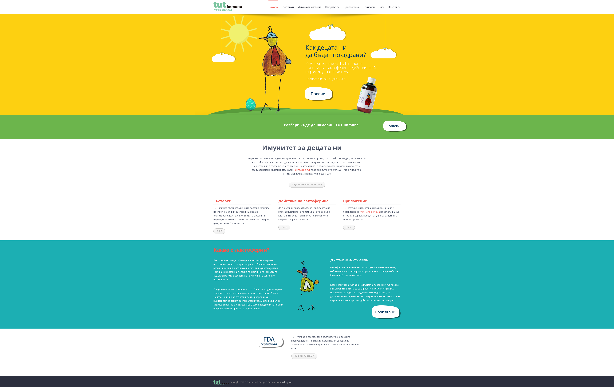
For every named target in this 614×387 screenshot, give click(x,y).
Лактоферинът (302, 169)
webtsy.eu (286, 382)
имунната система (370, 211)
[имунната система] (319, 88)
